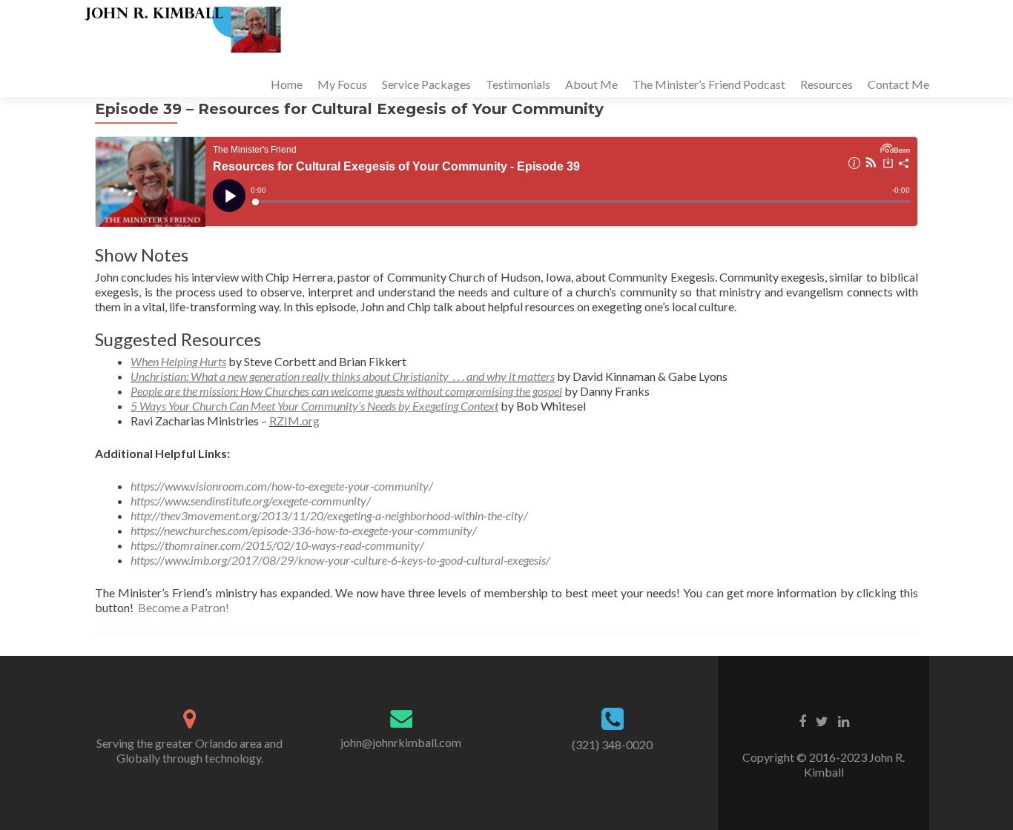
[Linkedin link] (843, 720)
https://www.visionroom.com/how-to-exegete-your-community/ (282, 486)
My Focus (342, 84)
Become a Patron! (183, 607)
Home (287, 84)
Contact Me (898, 84)
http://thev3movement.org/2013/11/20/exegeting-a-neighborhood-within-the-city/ (329, 515)
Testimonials (518, 84)
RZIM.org (294, 421)
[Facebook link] (802, 720)
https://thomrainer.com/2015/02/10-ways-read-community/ (277, 545)
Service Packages (426, 84)
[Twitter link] (822, 720)
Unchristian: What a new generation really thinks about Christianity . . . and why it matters (343, 376)
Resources (826, 84)
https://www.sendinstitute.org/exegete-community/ (251, 501)
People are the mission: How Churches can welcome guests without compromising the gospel (346, 391)
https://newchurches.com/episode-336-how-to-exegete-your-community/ (304, 530)
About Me (591, 84)
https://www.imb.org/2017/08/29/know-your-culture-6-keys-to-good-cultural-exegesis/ (340, 560)
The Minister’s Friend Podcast (709, 84)
